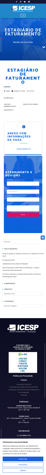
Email (8, 188)
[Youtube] (24, 1)
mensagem (9, 203)
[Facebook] (16, 1)
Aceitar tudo (23, 459)
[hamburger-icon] (23, 15)
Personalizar (23, 465)
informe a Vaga (10, 196)
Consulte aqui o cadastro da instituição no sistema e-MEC (23, 347)
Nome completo (10, 180)
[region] (23, 457)
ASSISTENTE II (8, 110)
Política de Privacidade (23, 376)
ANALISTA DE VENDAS (30, 104)
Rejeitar (23, 470)
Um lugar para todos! (8, 260)
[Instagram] (20, 1)
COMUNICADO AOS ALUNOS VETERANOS (15, 264)
